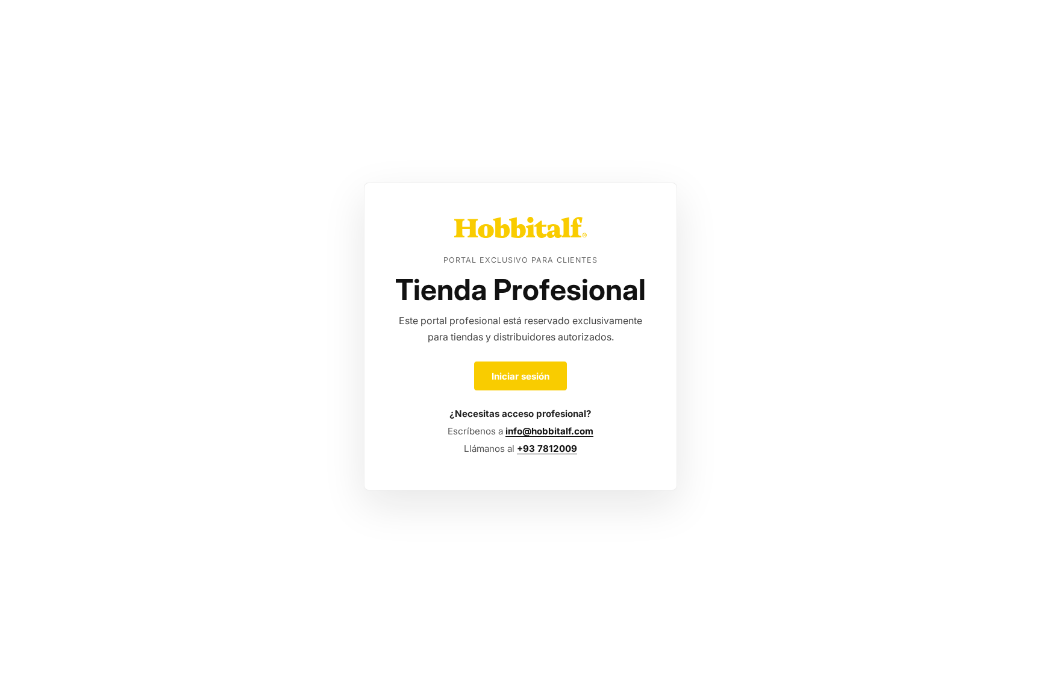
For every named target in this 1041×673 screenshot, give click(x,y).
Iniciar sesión (520, 376)
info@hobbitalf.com (549, 431)
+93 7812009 (547, 448)
